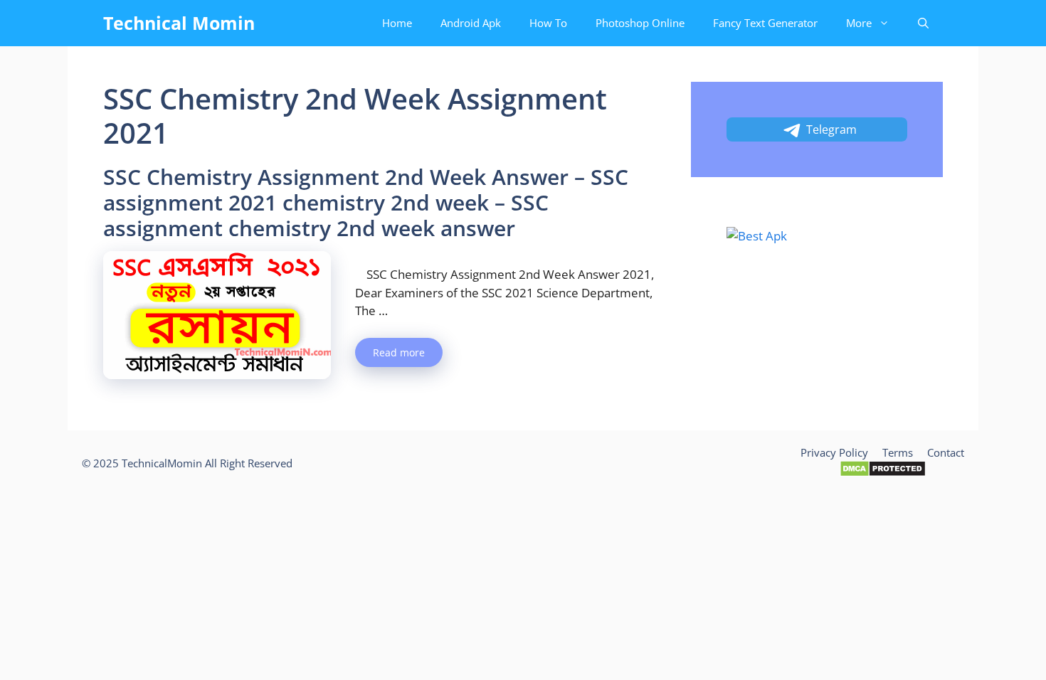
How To (548, 23)
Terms (897, 452)
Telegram (831, 129)
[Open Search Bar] (923, 23)
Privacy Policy (834, 452)
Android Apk (470, 23)
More (859, 23)
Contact (945, 452)
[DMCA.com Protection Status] (883, 473)
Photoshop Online (640, 23)
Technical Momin (179, 23)
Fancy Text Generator (765, 23)
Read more (399, 352)
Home (397, 23)
